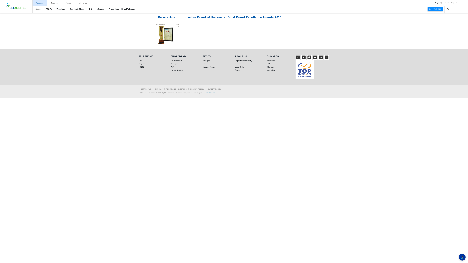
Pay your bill (435, 9)
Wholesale (270, 67)
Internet (37, 9)
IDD (90, 9)
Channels (206, 64)
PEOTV (49, 9)
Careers (237, 70)
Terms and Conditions (176, 89)
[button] (455, 9)
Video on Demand (209, 67)
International (271, 70)
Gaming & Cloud (77, 9)
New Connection (176, 61)
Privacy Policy (197, 89)
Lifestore (100, 9)
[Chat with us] (462, 257)
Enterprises (271, 61)
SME (268, 64)
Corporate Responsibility (243, 61)
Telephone (61, 9)
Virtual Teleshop (128, 9)
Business (54, 3)
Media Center (239, 67)
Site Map (159, 89)
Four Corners (210, 93)
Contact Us (146, 89)
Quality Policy (214, 89)
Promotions (114, 9)
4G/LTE (141, 67)
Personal (39, 3)
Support (68, 3)
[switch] (442, 3)
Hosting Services (177, 70)
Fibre (140, 61)
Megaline (142, 64)
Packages (174, 64)
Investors (238, 64)
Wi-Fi (172, 67)
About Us (83, 3)
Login (453, 3)
